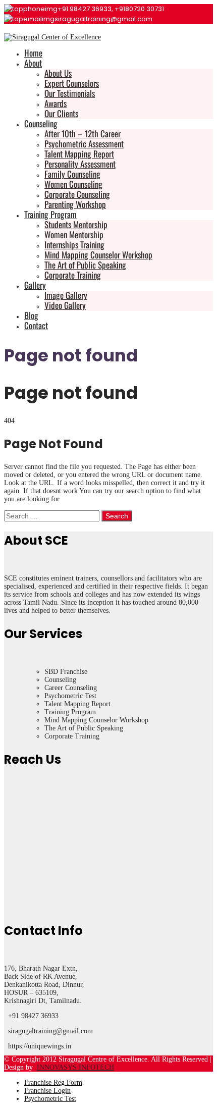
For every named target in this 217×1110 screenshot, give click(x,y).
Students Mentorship (75, 224)
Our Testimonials (69, 93)
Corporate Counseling (77, 194)
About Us (58, 73)
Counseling (41, 123)
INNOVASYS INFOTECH (75, 1067)
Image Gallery (65, 295)
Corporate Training (72, 275)
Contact (36, 325)
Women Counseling (73, 184)
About (33, 63)
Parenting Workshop (75, 204)
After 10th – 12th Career (82, 133)
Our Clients (61, 113)
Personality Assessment (80, 163)
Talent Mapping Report (79, 153)
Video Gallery (65, 305)
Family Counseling (72, 174)
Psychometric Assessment (84, 143)
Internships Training (74, 244)
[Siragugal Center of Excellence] (52, 37)
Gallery (35, 285)
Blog (31, 315)
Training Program (50, 214)
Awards (55, 103)
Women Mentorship (73, 234)
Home (33, 52)
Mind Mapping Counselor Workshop (98, 254)
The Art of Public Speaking (85, 264)
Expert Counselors (71, 83)
